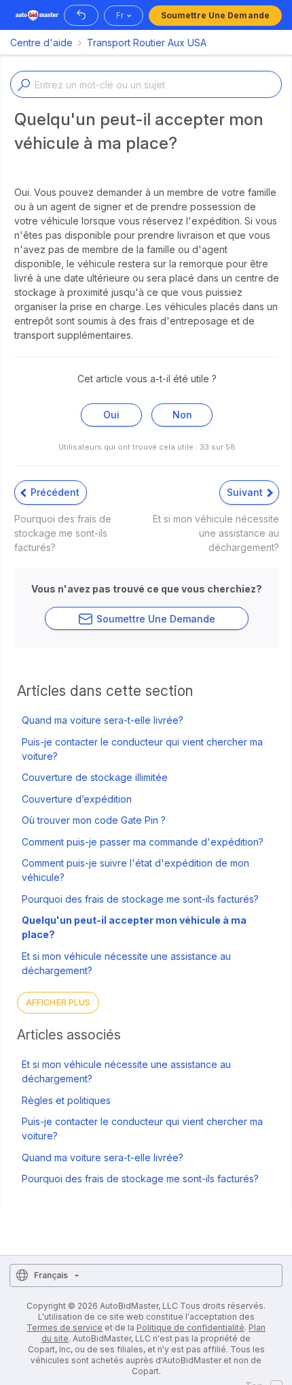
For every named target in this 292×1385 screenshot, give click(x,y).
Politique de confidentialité (190, 1327)
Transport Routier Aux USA (146, 42)
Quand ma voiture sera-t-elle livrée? (102, 720)
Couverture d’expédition (77, 799)
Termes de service (64, 1327)
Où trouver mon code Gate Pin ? (94, 820)
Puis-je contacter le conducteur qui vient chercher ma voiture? (142, 749)
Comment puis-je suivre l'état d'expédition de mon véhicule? (135, 870)
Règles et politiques (66, 1100)
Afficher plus (58, 1002)
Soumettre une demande (215, 15)
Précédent (53, 492)
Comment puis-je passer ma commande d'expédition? (142, 842)
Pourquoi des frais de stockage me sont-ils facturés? (140, 899)
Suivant (246, 492)
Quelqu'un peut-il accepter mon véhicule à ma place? (134, 927)
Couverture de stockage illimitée (95, 777)
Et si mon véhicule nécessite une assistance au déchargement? (126, 963)
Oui (111, 414)
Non (182, 414)
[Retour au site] (81, 15)
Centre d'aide (41, 42)
